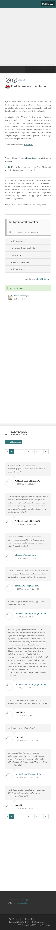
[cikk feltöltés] (32, 910)
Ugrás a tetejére (38, 922)
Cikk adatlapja (17, 241)
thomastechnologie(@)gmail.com (30, 613)
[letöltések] (48, 910)
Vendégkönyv (14, 919)
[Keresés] (51, 69)
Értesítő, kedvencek (19, 262)
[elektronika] (15, 910)
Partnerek (28, 919)
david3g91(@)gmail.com (27, 585)
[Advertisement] (28, 36)
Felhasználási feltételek (17, 922)
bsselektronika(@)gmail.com (24, 900)
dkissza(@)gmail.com (25, 555)
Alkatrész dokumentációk (22, 248)
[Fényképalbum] (36, 69)
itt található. (28, 145)
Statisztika (15, 255)
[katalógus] (24, 910)
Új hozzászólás (14, 442)
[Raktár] (44, 69)
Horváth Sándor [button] (43, 279)
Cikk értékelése (18, 269)
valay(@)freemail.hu (28, 158)
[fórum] (40, 910)
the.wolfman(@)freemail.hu (28, 774)
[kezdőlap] (7, 910)
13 (46, 451)
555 (18, 129)
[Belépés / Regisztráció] (29, 69)
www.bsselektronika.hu (20, 903)
